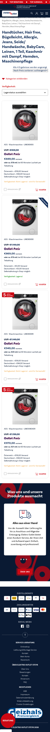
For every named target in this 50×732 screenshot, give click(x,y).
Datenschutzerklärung (25, 698)
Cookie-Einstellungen (25, 704)
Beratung (8, 720)
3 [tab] (26, 559)
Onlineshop (25, 647)
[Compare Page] (19, 190)
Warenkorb (25, 660)
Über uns (25, 572)
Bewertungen (25, 672)
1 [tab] (21, 559)
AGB (25, 691)
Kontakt (25, 653)
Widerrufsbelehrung (25, 701)
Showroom (25, 679)
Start (4, 17)
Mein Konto (25, 656)
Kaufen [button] (42, 190)
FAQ (25, 682)
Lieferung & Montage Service (25, 650)
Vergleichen (12, 189)
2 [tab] (23, 559)
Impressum (25, 694)
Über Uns (25, 669)
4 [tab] (29, 559)
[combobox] (25, 92)
